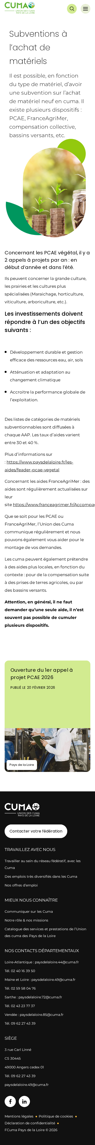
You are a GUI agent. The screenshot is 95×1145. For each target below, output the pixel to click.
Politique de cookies (56, 1116)
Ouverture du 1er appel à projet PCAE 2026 (41, 674)
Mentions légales (19, 1116)
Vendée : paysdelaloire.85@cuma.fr (34, 1014)
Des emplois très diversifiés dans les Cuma (41, 876)
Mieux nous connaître (31, 900)
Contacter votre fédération (33, 831)
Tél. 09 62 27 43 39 (20, 1023)
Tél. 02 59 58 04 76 (20, 988)
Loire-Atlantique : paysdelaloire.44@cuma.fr (42, 962)
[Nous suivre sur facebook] (10, 1101)
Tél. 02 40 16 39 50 (20, 971)
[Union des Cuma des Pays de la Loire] (20, 9)
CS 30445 (13, 1058)
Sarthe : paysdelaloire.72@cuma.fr (33, 997)
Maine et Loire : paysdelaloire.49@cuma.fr (40, 979)
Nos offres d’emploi (21, 885)
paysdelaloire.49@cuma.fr (27, 1084)
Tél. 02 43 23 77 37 (20, 1006)
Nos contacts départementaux (42, 950)
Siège (11, 1038)
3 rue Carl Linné (18, 1049)
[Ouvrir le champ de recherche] (72, 9)
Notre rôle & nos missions (26, 920)
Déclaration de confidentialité (30, 1123)
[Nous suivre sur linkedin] (24, 1101)
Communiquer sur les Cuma (29, 911)
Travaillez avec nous (30, 849)
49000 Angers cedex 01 (24, 1067)
